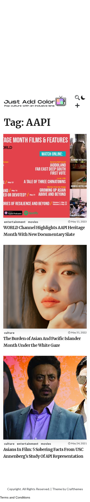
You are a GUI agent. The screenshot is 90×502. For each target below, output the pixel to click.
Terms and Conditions (15, 497)
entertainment (15, 222)
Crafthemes (75, 489)
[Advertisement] (45, 45)
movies (33, 222)
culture (9, 333)
